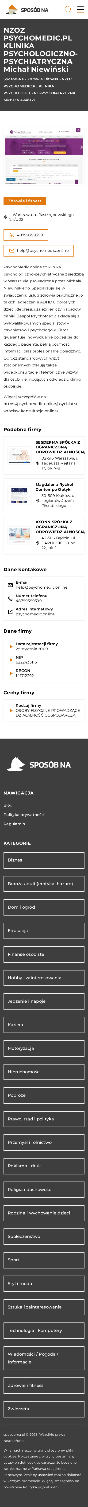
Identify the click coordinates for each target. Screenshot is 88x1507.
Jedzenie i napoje (27, 1001)
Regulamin (14, 824)
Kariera (15, 1024)
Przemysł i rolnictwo (30, 1142)
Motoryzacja (21, 1048)
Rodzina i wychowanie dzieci (39, 1213)
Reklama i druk (24, 1166)
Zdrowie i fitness (24, 201)
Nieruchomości (24, 1071)
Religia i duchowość (29, 1189)
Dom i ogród (21, 907)
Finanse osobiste (26, 954)
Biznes (15, 860)
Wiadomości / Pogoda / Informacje (33, 1358)
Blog (8, 805)
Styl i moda (20, 1283)
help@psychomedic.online (43, 250)
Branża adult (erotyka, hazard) (40, 883)
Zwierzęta (18, 1409)
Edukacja (18, 930)
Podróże (17, 1095)
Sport (13, 1260)
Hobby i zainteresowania (34, 977)
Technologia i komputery (35, 1330)
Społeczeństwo (24, 1236)
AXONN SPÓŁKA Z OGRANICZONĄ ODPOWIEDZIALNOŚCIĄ (60, 527)
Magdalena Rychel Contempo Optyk (54, 487)
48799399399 (30, 235)
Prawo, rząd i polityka (31, 1119)
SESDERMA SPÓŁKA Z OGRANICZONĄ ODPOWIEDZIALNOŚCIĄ (60, 447)
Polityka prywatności (24, 814)
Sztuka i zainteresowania (35, 1307)
